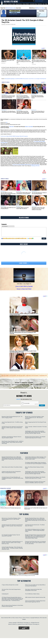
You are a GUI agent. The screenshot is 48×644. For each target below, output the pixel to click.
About (2, 617)
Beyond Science (19, 3)
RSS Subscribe (43, 617)
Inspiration (40, 3)
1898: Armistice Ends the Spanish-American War (35, 597)
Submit (41, 405)
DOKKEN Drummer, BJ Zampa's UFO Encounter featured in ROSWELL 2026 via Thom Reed (35, 482)
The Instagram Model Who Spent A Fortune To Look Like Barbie (23, 193)
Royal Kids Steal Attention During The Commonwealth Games (37, 96)
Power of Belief (26, 3)
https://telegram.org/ (16, 384)
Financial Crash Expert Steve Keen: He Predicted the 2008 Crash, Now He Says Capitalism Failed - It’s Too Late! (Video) (35, 542)
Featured (5, 3)
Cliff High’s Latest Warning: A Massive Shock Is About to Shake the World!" (11, 437)
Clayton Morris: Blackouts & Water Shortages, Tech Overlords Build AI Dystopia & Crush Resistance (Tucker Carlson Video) (35, 458)
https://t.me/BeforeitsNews (36, 384)
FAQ (13, 617)
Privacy (20, 617)
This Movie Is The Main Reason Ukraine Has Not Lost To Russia (9, 112)
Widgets (24, 619)
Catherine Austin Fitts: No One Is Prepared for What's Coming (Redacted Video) (11, 472)
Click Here (11, 126)
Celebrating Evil (5, 593)
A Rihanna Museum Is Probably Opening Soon (10, 507)
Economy (10, 3)
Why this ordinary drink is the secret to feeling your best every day (23, 333)
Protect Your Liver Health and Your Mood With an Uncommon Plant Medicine (35, 585)
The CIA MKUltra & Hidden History (32, 593)
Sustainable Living (33, 3)
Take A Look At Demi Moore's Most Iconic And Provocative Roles (37, 112)
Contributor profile (12, 14)
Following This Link (35, 165)
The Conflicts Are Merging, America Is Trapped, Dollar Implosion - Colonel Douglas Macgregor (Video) (35, 530)
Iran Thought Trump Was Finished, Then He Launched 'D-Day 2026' (11, 535)
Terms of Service (26, 617)
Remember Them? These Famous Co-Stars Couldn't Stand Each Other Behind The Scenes (23, 351)
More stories (17, 14)
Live (43, 3)
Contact (16, 617)
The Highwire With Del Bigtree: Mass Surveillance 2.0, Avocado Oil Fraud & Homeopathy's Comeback (35, 463)
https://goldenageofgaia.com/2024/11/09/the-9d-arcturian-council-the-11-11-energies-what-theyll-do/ (25, 78)
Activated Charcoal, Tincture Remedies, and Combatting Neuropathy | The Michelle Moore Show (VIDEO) (12, 478)
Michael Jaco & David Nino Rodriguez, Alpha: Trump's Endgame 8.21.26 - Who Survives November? (34, 417)
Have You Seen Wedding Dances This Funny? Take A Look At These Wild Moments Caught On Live (23, 97)
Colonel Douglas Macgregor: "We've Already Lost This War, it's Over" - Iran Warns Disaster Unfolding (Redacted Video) (12, 548)
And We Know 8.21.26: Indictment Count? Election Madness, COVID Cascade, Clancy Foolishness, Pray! (12, 427)
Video (46, 3)
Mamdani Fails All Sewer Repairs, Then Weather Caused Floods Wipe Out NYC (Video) (35, 437)
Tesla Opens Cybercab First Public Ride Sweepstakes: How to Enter (33, 590)
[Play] (24, 275)
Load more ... (23, 263)
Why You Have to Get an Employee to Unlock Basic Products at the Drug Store (12, 606)
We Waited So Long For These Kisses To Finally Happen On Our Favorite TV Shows (8, 96)
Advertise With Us (8, 617)
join (6, 122)
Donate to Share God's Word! (24, 289)
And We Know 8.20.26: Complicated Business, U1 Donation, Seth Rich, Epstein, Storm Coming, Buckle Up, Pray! (12, 542)
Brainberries (4, 94)
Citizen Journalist (29, 126)
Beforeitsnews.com (10, 8)
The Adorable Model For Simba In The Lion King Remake (39, 193)
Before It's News (11, 1)
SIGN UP (18, 399)
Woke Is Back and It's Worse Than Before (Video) (12, 467)
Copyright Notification (34, 617)
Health (14, 3)
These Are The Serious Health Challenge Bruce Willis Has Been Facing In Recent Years (24, 314)
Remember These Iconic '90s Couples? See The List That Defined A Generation (38, 208)
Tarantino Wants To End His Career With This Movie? (22, 208)
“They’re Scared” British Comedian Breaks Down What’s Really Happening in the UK (35, 601)
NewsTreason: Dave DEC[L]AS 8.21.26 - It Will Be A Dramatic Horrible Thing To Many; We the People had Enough (12, 442)
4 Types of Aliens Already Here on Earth (10, 584)
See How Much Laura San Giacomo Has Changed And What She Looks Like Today (23, 112)
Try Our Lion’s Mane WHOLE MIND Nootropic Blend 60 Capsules (14, 136)
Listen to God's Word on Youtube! (24, 286)
